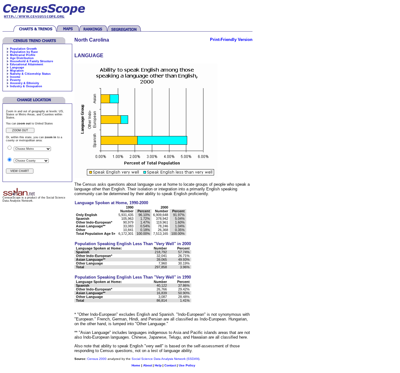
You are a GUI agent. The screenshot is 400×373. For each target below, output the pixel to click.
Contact (170, 365)
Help (158, 365)
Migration (17, 70)
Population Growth (23, 48)
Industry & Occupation (26, 86)
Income (15, 76)
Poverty (15, 80)
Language (17, 67)
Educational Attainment (26, 64)
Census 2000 (97, 358)
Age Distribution (22, 58)
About (147, 365)
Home (136, 365)
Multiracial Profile (22, 55)
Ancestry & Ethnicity (24, 83)
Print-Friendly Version (231, 39)
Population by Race (24, 51)
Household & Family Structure (31, 61)
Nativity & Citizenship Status (30, 73)
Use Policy (187, 365)
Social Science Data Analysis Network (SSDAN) (165, 358)
